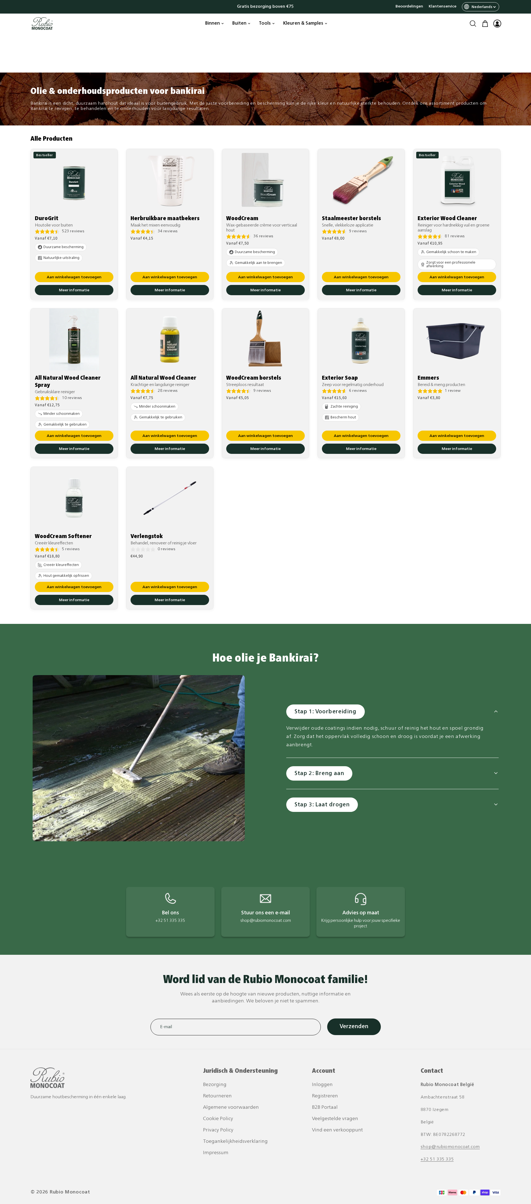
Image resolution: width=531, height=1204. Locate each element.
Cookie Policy (218, 1118)
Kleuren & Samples (303, 23)
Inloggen (322, 1084)
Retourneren (217, 1096)
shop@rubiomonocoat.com (450, 1147)
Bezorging (215, 1084)
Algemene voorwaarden (231, 1107)
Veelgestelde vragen (335, 1118)
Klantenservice (442, 7)
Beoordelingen (409, 7)
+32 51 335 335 (437, 1159)
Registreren (325, 1096)
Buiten (239, 23)
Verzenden (354, 1027)
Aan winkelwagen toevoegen (74, 278)
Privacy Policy (218, 1130)
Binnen (212, 23)
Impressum (215, 1153)
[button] (473, 23)
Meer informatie (74, 291)
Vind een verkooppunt (337, 1130)
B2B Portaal (325, 1107)
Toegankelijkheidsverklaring (235, 1141)
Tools (265, 23)
